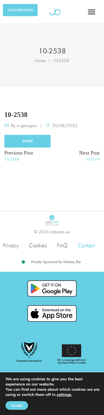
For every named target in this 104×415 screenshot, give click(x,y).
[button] (92, 11)
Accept (16, 405)
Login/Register (20, 10)
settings (64, 394)
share (27, 141)
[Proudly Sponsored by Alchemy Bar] (23, 262)
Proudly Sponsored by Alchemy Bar (56, 262)
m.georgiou (26, 125)
